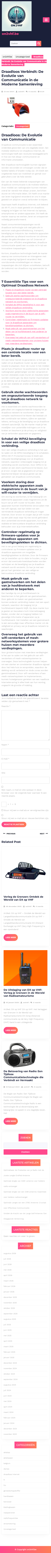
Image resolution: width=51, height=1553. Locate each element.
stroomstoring (9, 1524)
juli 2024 (7, 1390)
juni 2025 (8, 1330)
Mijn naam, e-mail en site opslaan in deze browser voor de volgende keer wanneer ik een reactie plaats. (24, 793)
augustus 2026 (10, 1253)
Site (3, 773)
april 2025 (8, 1341)
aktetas (7, 1452)
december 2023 (10, 1429)
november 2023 (10, 1434)
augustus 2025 (10, 1319)
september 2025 (10, 1314)
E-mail (5, 759)
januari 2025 (9, 1357)
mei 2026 (8, 1270)
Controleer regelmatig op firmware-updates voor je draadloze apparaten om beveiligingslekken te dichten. (26, 322)
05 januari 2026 (12, 1002)
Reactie (5, 706)
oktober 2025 (9, 1308)
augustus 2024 (10, 1385)
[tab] (46, 19)
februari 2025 (9, 1352)
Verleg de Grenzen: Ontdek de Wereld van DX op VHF (23, 898)
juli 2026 (7, 1259)
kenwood (7, 1502)
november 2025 (10, 1303)
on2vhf (21, 91)
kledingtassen (9, 1507)
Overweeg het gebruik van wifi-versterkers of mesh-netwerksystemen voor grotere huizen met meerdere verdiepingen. (27, 340)
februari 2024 (9, 1418)
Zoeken (25, 1137)
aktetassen (8, 1458)
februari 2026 (9, 1286)
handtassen (8, 1496)
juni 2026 (8, 1264)
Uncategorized (23, 57)
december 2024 (10, 1363)
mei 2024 (8, 1401)
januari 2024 (9, 1423)
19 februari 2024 (13, 1087)
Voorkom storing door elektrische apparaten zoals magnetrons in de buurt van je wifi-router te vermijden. (27, 313)
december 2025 (10, 1297)
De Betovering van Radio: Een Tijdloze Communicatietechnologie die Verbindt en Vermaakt (23, 1076)
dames (6, 1469)
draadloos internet (11, 1474)
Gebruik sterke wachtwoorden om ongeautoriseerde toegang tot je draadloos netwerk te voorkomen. (26, 299)
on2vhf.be (10, 34)
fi (4, 1480)
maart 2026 (8, 1281)
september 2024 (11, 1379)
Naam (5, 745)
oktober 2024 (9, 1374)
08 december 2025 (13, 906)
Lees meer (12, 938)
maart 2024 (8, 1412)
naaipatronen (9, 1513)
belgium (7, 1463)
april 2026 (8, 1275)
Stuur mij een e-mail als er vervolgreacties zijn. (26, 810)
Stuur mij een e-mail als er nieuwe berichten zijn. (25, 818)
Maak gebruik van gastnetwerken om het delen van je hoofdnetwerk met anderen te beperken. (26, 331)
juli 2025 (7, 1325)
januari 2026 (9, 1292)
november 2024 (10, 1368)
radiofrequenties (11, 1518)
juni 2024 (8, 1396)
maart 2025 (8, 1346)
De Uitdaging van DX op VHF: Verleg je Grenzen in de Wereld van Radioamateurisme (24, 992)
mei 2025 (7, 1336)
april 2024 (8, 1407)
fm (5, 1485)
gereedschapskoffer (12, 1491)
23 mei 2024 (9, 91)
